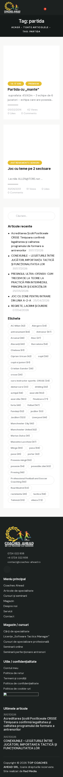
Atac (36, 337)
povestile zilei (41, 466)
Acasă (15, 27)
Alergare (39, 325)
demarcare (19, 386)
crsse (17, 374)
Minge (17, 447)
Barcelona (39, 344)
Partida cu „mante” (23, 89)
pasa (34, 447)
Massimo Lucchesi (23, 441)
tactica (39, 494)
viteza (37, 500)
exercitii (37, 392)
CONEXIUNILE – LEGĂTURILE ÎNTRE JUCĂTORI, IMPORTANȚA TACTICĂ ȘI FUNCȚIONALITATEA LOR (33, 260)
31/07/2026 (10, 714)
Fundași (17, 411)
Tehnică (18, 500)
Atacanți (18, 344)
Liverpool (39, 417)
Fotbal (33, 405)
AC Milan (18, 325)
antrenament (20, 331)
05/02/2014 (15, 109)
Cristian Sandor (22, 368)
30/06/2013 (14, 188)
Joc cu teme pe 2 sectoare (29, 168)
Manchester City (22, 423)
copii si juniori (20, 362)
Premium (33, 83)
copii (43, 356)
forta (16, 405)
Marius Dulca (20, 435)
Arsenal (17, 337)
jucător (37, 411)
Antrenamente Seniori (24, 162)
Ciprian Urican (21, 356)
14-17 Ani (15, 83)
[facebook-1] (7, 569)
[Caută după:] (31, 216)
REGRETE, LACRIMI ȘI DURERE (29, 306)
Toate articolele (35, 27)
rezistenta (19, 494)
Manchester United (24, 429)
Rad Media (30, 771)
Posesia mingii (21, 460)
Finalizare (40, 399)
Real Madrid (20, 487)
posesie (17, 466)
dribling (41, 386)
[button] (58, 7)
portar (34, 454)
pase (16, 454)
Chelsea (17, 350)
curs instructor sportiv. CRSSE (30, 380)
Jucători (18, 417)
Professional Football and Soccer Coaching (29, 480)
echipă (17, 392)
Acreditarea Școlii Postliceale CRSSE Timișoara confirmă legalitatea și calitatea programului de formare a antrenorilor (29, 241)
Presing (17, 472)
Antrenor (43, 331)
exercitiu (18, 399)
